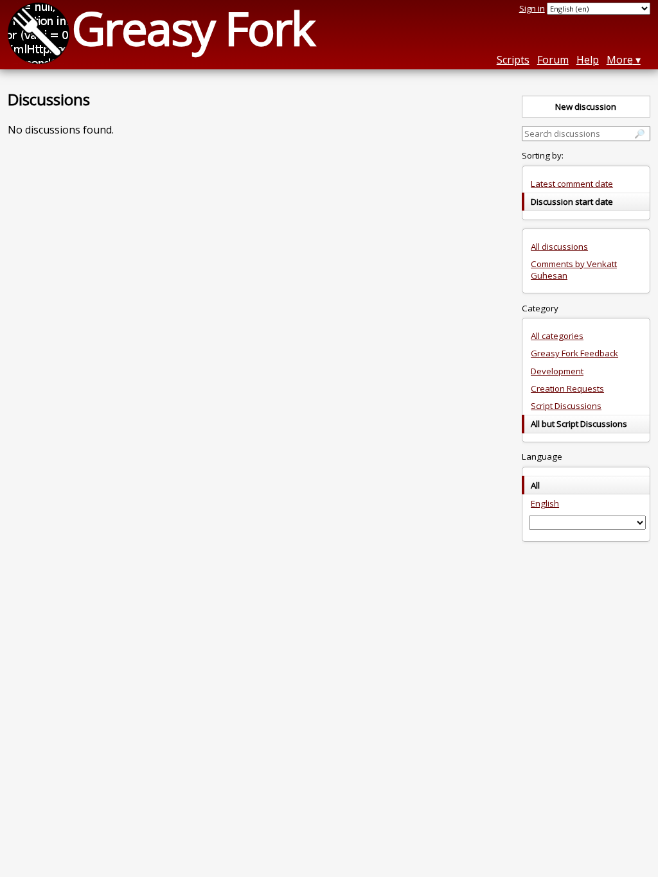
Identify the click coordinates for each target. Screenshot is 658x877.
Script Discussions (566, 406)
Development (557, 371)
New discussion (585, 106)
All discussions (559, 246)
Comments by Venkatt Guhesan (574, 269)
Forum (553, 60)
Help (587, 60)
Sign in (532, 8)
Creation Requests (567, 388)
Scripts (513, 60)
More (620, 60)
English (545, 503)
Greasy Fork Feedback (574, 353)
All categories (557, 336)
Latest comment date (572, 183)
